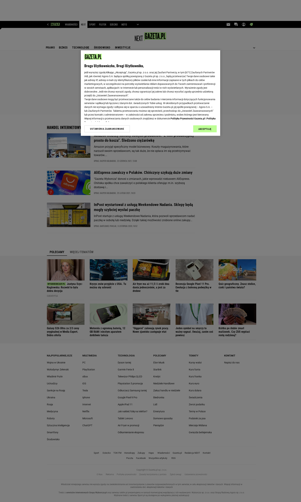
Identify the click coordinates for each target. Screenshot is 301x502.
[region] (150, 93)
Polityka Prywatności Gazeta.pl (188, 118)
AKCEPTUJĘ (204, 129)
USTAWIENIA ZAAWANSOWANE (107, 128)
